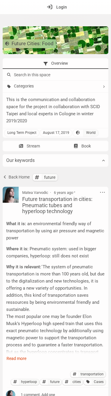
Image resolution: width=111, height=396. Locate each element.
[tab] (55, 63)
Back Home (19, 177)
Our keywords (20, 160)
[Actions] (102, 192)
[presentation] (55, 63)
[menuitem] (55, 7)
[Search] (8, 74)
